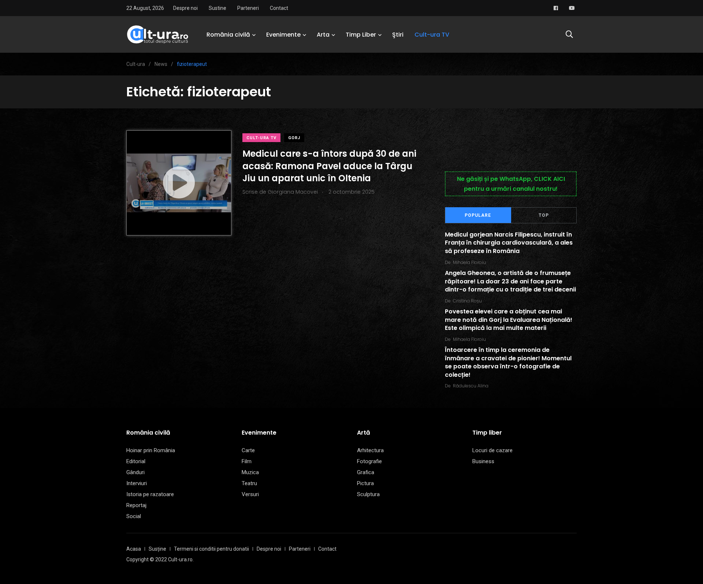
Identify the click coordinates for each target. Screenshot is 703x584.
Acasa (133, 549)
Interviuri (136, 483)
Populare (478, 215)
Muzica (250, 472)
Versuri (250, 494)
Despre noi (185, 8)
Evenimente (283, 34)
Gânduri (135, 472)
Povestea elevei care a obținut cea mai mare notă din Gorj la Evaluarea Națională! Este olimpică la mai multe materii (508, 320)
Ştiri (397, 34)
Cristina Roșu (467, 301)
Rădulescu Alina (470, 386)
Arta (323, 34)
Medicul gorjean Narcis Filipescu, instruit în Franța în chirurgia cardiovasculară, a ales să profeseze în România (509, 242)
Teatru (249, 483)
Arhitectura (370, 450)
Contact (279, 8)
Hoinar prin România (150, 450)
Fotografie (369, 461)
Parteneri (248, 8)
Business (483, 461)
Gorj (294, 137)
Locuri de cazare (492, 450)
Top (544, 215)
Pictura (365, 483)
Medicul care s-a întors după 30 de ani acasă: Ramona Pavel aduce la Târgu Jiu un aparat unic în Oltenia (329, 166)
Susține (157, 549)
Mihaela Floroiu (469, 262)
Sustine (217, 8)
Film (247, 461)
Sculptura (368, 494)
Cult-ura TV (431, 34)
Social (133, 516)
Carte (248, 450)
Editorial (135, 461)
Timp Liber (361, 34)
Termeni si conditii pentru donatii (211, 549)
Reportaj (136, 505)
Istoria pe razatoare (150, 494)
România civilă (228, 34)
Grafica (365, 472)
